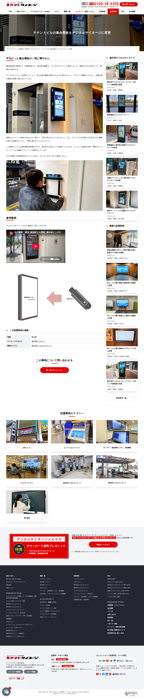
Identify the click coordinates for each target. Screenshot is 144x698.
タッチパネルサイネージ (81, 591)
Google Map (62, 659)
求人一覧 (110, 621)
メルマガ (110, 611)
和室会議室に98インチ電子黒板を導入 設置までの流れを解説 (122, 251)
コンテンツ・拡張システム (84, 11)
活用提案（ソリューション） (116, 605)
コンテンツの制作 (45, 605)
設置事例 (113, 11)
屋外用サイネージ (38, 341)
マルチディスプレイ (45, 579)
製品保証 (8, 585)
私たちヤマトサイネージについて (15, 582)
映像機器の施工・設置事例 (81, 599)
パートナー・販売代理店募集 (116, 627)
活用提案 (102, 11)
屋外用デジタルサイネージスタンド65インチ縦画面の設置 (121, 83)
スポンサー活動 (112, 624)
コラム (57, 11)
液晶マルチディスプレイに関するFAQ (118, 591)
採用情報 (110, 617)
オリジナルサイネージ (47, 599)
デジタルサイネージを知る (40, 11)
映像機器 (8, 619)
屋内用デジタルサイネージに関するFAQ (118, 588)
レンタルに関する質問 (113, 597)
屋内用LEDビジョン (12, 630)
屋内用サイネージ (45, 585)
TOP (10, 11)
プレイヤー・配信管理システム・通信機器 (52, 591)
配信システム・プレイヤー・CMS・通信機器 (19, 616)
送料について (10, 588)
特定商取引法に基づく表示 (115, 633)
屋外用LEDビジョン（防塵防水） (15, 633)
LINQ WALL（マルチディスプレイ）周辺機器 (53, 594)
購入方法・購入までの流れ (13, 579)
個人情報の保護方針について (116, 630)
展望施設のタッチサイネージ (118, 114)
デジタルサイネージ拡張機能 (48, 614)
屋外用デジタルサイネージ (42, 345)
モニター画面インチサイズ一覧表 (15, 601)
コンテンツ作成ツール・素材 (48, 608)
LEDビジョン (10, 621)
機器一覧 (67, 11)
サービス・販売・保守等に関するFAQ (118, 594)
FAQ (122, 11)
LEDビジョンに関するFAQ (115, 582)
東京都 (34, 337)
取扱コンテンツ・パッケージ (48, 617)
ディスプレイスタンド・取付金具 (15, 613)
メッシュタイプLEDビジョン (14, 627)
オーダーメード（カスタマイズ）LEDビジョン (19, 624)
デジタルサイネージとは (13, 593)
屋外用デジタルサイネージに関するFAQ (118, 585)
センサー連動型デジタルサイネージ (50, 611)
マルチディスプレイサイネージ (15, 610)
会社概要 (132, 11)
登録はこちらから (103, 544)
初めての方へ (21, 11)
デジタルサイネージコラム (115, 602)
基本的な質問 (111, 579)
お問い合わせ (111, 614)
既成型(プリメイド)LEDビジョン (15, 636)
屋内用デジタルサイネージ (13, 604)
